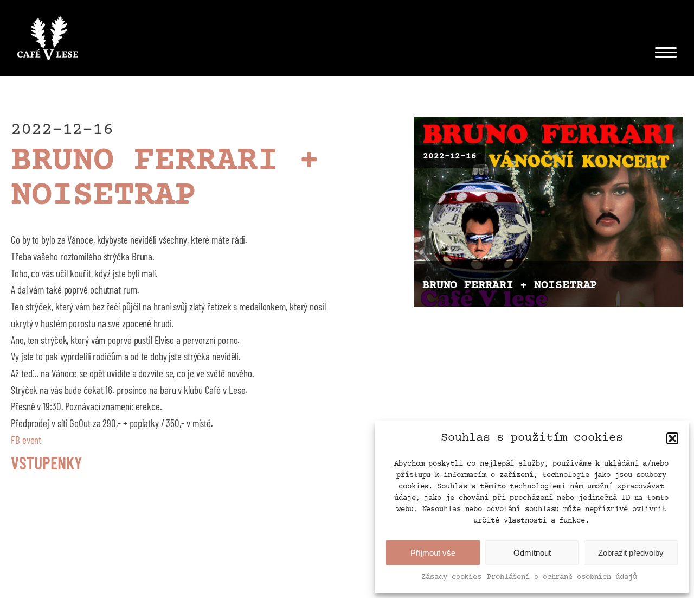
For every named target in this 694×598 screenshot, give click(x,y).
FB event (26, 440)
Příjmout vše (432, 552)
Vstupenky (46, 462)
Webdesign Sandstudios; (364, 582)
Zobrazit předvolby (631, 552)
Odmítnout (532, 552)
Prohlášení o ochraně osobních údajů (562, 577)
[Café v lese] (47, 40)
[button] (672, 438)
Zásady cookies (451, 577)
